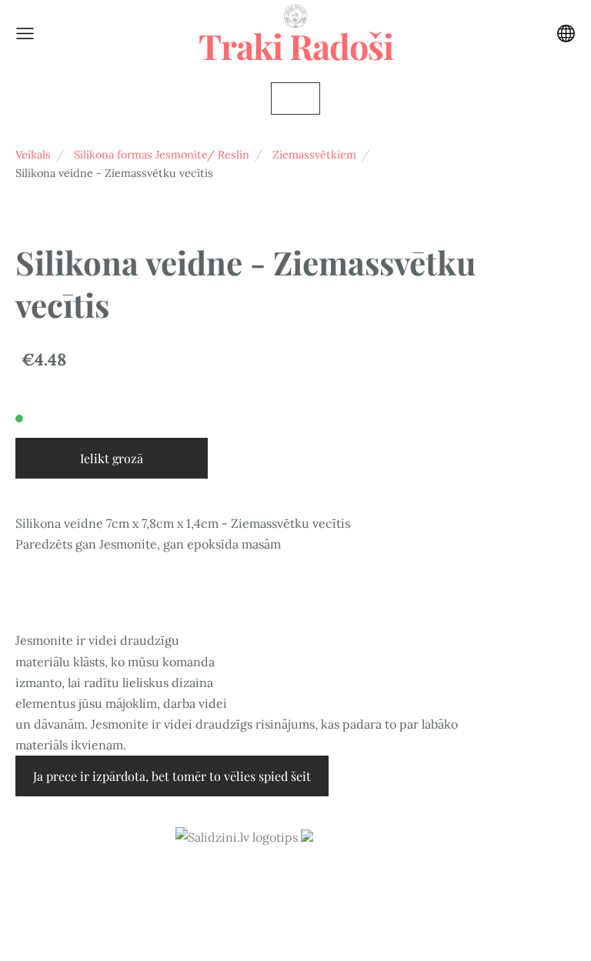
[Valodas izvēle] (566, 33)
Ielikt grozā (111, 458)
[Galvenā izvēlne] (25, 33)
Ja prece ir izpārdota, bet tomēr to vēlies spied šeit (172, 776)
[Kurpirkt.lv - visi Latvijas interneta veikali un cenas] (358, 837)
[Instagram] (295, 879)
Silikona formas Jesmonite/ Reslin (161, 155)
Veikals (33, 155)
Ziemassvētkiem (314, 155)
